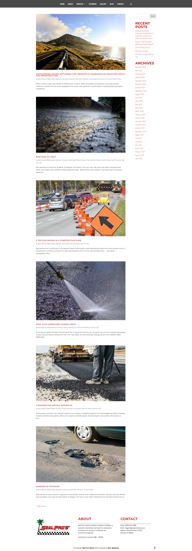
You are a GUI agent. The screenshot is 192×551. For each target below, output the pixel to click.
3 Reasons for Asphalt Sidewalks (54, 405)
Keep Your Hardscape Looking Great (56, 324)
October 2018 (140, 87)
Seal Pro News (106, 160)
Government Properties (82, 79)
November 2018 (140, 84)
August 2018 (139, 94)
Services (80, 4)
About (70, 4)
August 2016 (139, 155)
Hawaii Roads (93, 79)
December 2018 (140, 81)
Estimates (92, 4)
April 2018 (138, 108)
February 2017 (140, 152)
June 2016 (138, 158)
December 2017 (140, 121)
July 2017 (138, 138)
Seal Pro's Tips (117, 79)
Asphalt (53, 79)
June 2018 (138, 101)
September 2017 (141, 131)
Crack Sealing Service (142, 47)
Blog (112, 4)
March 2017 (139, 148)
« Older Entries (41, 506)
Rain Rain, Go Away (46, 157)
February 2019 (140, 74)
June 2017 (138, 141)
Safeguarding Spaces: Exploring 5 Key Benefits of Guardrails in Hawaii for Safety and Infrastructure (80, 75)
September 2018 (141, 91)
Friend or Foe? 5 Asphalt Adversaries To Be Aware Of (144, 43)
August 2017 (139, 135)
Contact (120, 4)
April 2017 (138, 145)
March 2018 (139, 111)
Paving (99, 79)
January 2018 (139, 118)
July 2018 (138, 98)
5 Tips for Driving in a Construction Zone (58, 240)
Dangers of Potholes (47, 486)
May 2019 (138, 70)
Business (58, 79)
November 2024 (140, 67)
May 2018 (138, 104)
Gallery (103, 4)
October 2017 (140, 128)
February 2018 (140, 114)
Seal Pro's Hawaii (107, 79)
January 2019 (139, 77)
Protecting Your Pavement (94, 160)
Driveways (65, 160)
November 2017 (140, 125)
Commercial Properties (68, 79)
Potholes (83, 160)
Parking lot (80, 490)
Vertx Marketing (113, 548)
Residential (86, 327)
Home (62, 4)
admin (39, 79)
